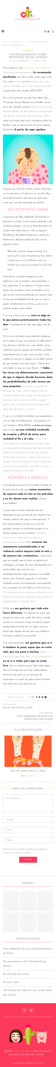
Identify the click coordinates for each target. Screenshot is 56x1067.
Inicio (5, 42)
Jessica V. (25, 61)
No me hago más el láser (28, 771)
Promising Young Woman (36, 68)
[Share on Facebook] (36, 697)
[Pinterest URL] (10, 901)
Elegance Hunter (23, 1051)
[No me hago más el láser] (28, 751)
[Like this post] (33, 697)
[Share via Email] (46, 697)
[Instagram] (45, 31)
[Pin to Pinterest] (42, 697)
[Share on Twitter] (39, 697)
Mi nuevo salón (11, 982)
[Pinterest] (48, 31)
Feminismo (18, 42)
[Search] (53, 31)
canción (34, 656)
